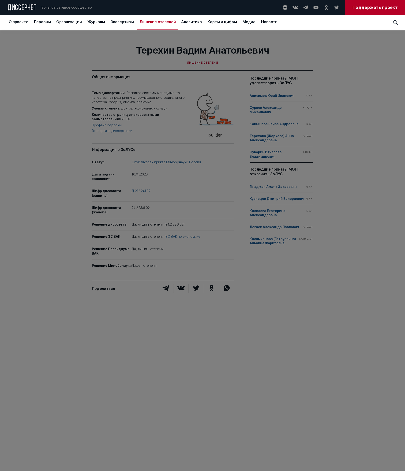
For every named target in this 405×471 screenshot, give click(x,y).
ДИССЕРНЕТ (22, 8)
